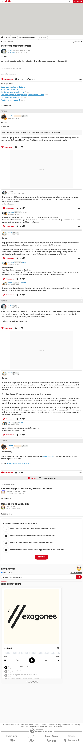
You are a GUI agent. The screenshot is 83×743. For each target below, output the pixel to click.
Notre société (24, 725)
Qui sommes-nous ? (8, 725)
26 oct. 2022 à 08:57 (13, 375)
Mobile (14, 37)
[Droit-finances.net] (72, 736)
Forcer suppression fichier (10, 90)
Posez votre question (49, 478)
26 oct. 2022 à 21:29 (21, 52)
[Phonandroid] (72, 740)
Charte (23, 727)
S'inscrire (41, 557)
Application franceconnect (10, 100)
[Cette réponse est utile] (15, 147)
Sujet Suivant (76, 42)
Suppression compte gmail (10, 97)
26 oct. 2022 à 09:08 (13, 448)
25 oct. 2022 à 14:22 (13, 285)
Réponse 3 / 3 (5, 441)
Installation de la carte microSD (18, 463)
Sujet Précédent (8, 42)
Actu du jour (6, 573)
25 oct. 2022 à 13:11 (13, 118)
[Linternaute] (52, 736)
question (79, 1)
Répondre (33, 478)
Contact (37, 725)
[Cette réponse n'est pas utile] (22, 147)
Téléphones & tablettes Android (28, 37)
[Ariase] (52, 740)
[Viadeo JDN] (31, 740)
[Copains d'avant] (11, 740)
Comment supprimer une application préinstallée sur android (22, 95)
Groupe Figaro (43, 727)
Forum (8, 37)
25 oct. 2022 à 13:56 (13, 214)
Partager (32, 79)
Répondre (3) (8, 79)
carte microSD (47, 456)
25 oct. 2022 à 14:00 (13, 235)
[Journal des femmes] (11, 736)
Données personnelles (54, 725)
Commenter (8, 147)
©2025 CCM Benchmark (55, 727)
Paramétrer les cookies (67, 725)
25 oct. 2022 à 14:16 (13, 264)
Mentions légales (34, 727)
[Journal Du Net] (31, 736)
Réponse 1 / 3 (5, 111)
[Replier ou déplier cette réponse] (81, 111)
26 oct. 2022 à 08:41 (13, 308)
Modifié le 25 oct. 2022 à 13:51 (16, 194)
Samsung (43, 37)
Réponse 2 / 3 (5, 301)
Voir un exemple (76, 573)
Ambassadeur (17, 116)
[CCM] (8, 1)
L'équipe (17, 725)
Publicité (31, 725)
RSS (27, 727)
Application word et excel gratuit (12, 92)
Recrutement (43, 725)
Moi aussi (21, 79)
